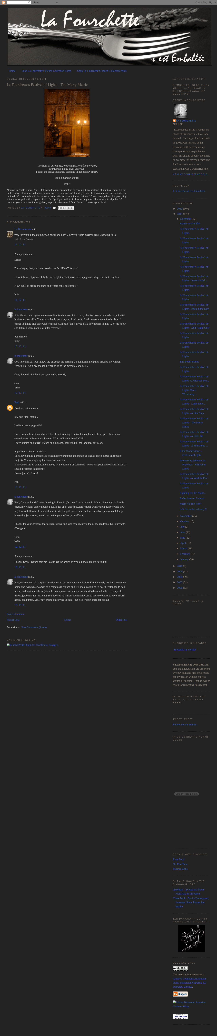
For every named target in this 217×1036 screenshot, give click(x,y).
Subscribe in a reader (185, 649)
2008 (180, 576)
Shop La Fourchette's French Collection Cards (46, 70)
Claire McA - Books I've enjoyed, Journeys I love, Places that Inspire (191, 902)
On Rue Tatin (180, 864)
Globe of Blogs (181, 1006)
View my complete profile (190, 174)
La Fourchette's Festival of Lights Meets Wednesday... (194, 390)
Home (12, 70)
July (182, 526)
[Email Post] (55, 208)
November (186, 516)
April (183, 543)
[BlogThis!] (62, 208)
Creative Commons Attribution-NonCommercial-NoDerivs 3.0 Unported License (190, 982)
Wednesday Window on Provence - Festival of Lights (193, 464)
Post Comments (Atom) (34, 627)
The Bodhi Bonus (189, 361)
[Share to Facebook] (69, 208)
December (186, 218)
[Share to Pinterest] (72, 208)
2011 (180, 214)
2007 (180, 582)
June (183, 532)
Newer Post (13, 619)
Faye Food (178, 859)
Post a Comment (15, 614)
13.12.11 (20, 605)
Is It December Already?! (193, 509)
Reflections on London (192, 498)
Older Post (121, 619)
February (185, 553)
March (184, 548)
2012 (180, 208)
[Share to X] (65, 208)
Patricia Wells (180, 868)
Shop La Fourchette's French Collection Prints (101, 70)
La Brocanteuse (22, 229)
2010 (180, 566)
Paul (16, 402)
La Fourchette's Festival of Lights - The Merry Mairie (194, 422)
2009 (180, 571)
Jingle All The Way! (190, 503)
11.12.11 (20, 244)
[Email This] (59, 208)
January (184, 559)
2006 (180, 587)
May (183, 537)
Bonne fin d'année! (190, 223)
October (185, 521)
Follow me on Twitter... (185, 724)
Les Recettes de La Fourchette (189, 191)
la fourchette (31, 208)
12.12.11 (20, 346)
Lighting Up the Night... (193, 493)
